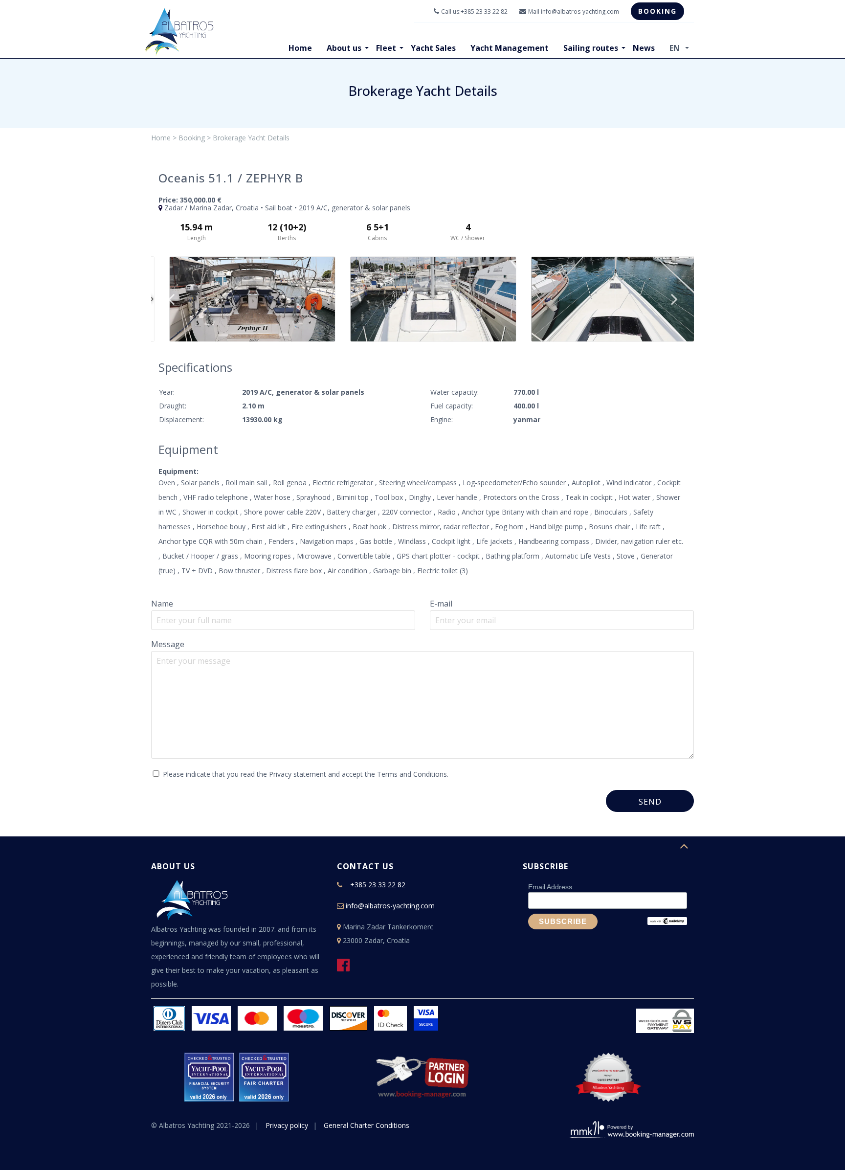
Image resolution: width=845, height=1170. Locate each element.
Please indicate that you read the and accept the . (305, 774)
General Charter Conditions (366, 1125)
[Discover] (348, 1013)
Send (650, 801)
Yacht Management (509, 48)
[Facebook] (347, 967)
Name (162, 603)
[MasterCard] (257, 1013)
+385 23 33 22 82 (484, 11)
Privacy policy (287, 1125)
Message (167, 644)
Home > (164, 137)
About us (344, 48)
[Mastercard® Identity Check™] (390, 1013)
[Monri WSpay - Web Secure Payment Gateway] (665, 1019)
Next (674, 299)
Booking (657, 11)
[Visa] (211, 1013)
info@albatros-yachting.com (580, 11)
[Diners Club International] (169, 1013)
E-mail (441, 603)
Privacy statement (297, 774)
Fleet (386, 48)
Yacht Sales (433, 48)
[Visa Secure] (426, 1013)
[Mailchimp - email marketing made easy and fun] (667, 920)
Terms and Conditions (412, 774)
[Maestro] (303, 1013)
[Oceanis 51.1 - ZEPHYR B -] (241, 299)
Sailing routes (590, 48)
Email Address (550, 887)
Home (300, 48)
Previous (171, 299)
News (644, 48)
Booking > (194, 137)
